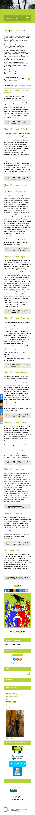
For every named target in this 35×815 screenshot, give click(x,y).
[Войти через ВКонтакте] (14, 659)
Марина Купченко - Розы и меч (17, 318)
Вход (22, 633)
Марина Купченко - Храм (14, 257)
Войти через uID (17, 655)
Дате (15, 85)
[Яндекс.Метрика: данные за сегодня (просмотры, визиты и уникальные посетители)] (22, 811)
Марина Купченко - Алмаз (15, 469)
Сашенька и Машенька (11, 702)
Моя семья (9, 738)
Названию (22, 85)
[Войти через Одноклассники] (20, 659)
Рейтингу (28, 85)
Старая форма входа (17, 663)
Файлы (12, 30)
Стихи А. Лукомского (10, 699)
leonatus (14, 123)
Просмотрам (26, 87)
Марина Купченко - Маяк (15, 514)
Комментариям (9, 87)
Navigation (11, 18)
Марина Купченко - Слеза (15, 423)
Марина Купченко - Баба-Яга (16, 129)
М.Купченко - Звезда (12, 551)
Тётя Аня (8, 707)
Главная (6, 30)
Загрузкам (18, 87)
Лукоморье (17, 4)
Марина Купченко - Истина (15, 372)
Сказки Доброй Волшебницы (15, 121)
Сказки (18, 30)
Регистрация (15, 633)
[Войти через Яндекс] (17, 659)
